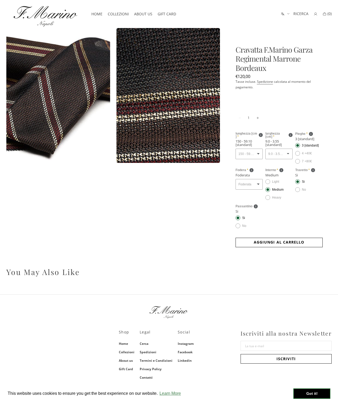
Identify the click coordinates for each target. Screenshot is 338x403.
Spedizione (265, 81)
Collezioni (126, 352)
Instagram (186, 344)
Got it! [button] (312, 393)
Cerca (144, 344)
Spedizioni (148, 352)
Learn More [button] (170, 393)
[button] (301, 14)
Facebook (185, 352)
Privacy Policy (151, 369)
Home (123, 344)
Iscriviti (286, 358)
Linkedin (185, 360)
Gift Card (126, 369)
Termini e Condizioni (156, 360)
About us (126, 360)
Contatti (146, 377)
